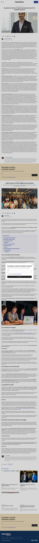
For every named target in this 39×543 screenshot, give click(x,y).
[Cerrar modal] (32, 264)
